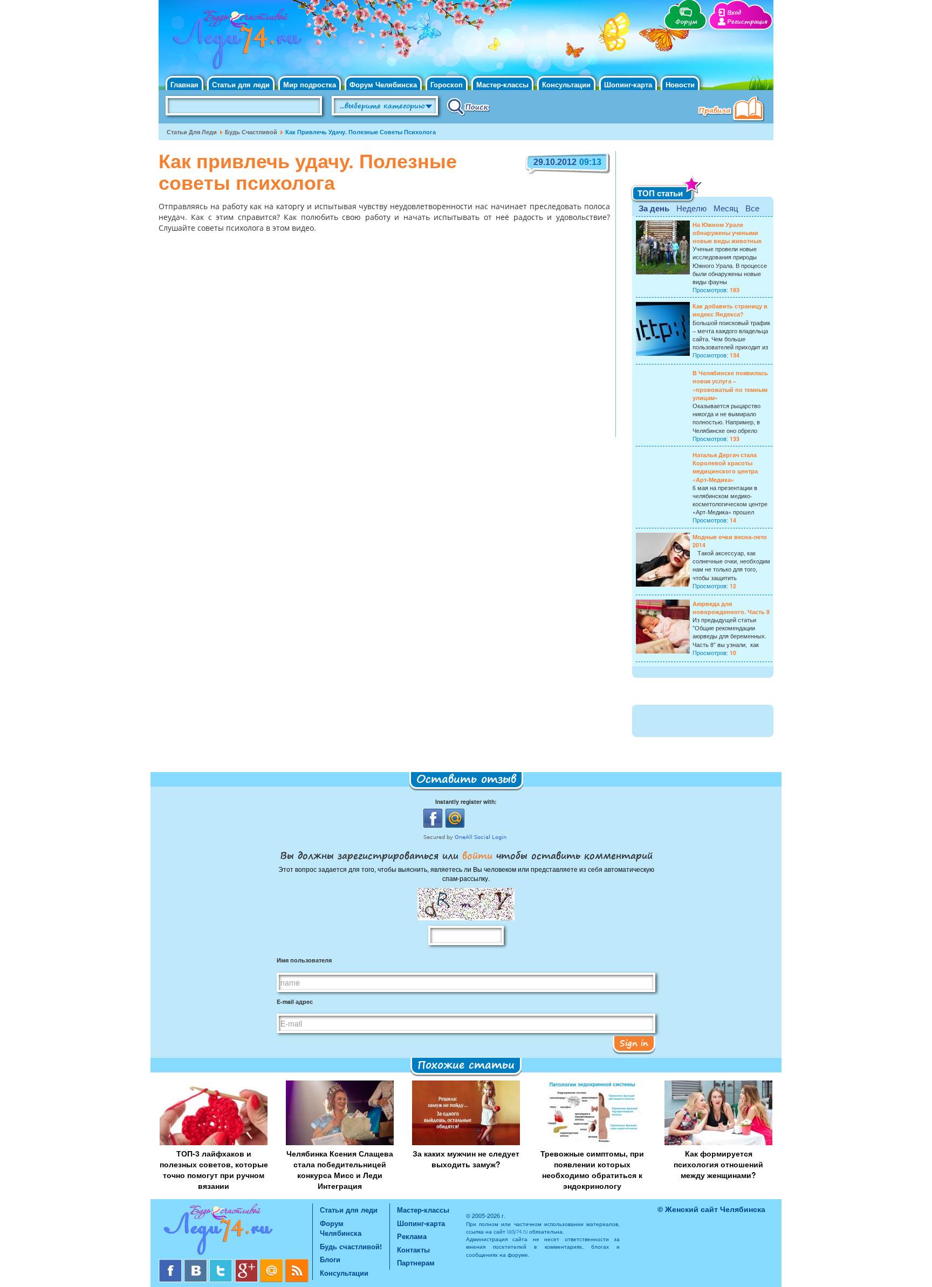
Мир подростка (309, 84)
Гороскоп (446, 84)
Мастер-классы (502, 84)
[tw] (222, 1263)
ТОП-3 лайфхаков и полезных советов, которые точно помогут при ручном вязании (214, 1169)
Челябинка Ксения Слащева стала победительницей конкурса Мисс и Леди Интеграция (339, 1169)
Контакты (413, 1249)
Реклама (412, 1236)
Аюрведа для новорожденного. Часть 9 (731, 608)
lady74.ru (517, 1231)
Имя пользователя (304, 960)
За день (654, 208)
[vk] (196, 1263)
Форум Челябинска (383, 84)
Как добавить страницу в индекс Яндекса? (730, 310)
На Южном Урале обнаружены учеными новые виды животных (727, 233)
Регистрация (747, 21)
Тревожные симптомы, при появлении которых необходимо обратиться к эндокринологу (592, 1169)
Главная (184, 84)
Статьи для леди (241, 84)
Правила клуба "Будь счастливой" (733, 110)
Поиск (468, 106)
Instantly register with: (466, 801)
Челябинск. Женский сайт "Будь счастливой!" (235, 42)
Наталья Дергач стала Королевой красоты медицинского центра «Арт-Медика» (725, 467)
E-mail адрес (295, 1001)
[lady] (235, 1231)
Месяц (726, 208)
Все (752, 208)
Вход (734, 12)
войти (477, 855)
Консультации (566, 84)
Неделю (691, 208)
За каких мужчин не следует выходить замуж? (466, 1158)
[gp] (247, 1263)
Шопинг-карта (628, 84)
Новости (680, 84)
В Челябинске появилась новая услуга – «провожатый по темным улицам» (730, 385)
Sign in (634, 1043)
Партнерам (416, 1262)
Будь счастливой (251, 132)
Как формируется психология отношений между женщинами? (718, 1164)
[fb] (171, 1263)
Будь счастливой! (351, 1246)
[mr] (272, 1263)
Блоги (330, 1259)
